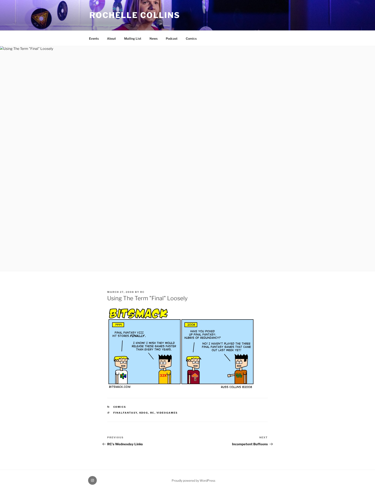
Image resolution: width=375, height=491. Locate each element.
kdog (143, 412)
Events (94, 38)
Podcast (172, 38)
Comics (191, 38)
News (154, 38)
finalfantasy (125, 412)
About (111, 38)
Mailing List (132, 38)
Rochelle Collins (134, 15)
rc (142, 292)
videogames (167, 412)
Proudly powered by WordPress (193, 480)
